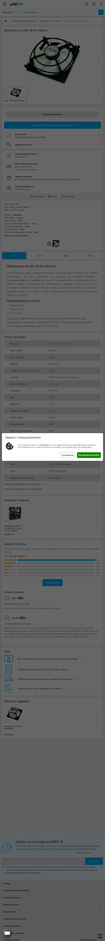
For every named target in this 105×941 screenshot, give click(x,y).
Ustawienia (67, 455)
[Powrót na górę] (100, 936)
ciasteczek (43, 445)
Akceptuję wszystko (89, 455)
